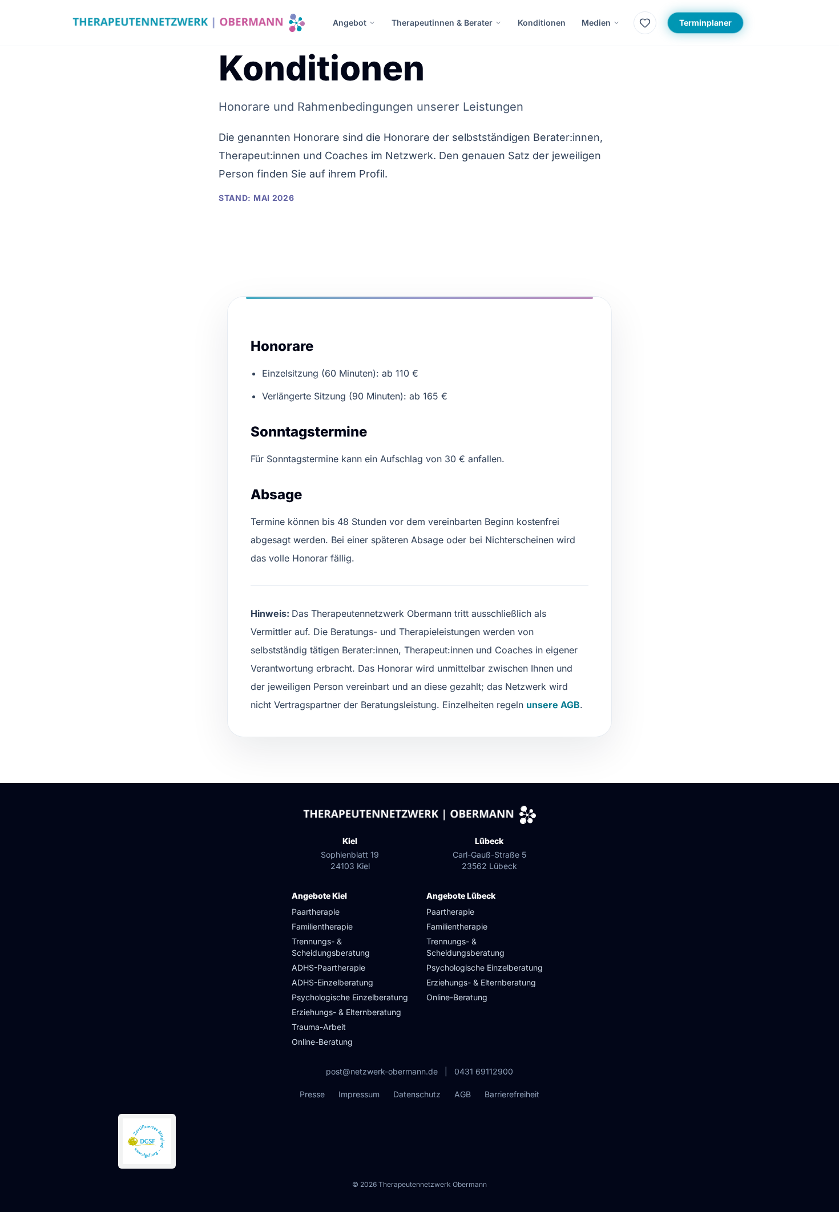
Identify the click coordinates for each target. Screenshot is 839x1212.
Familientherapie (322, 926)
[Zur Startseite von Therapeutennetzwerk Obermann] (188, 23)
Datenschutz (417, 1094)
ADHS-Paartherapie (328, 967)
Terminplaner (711, 22)
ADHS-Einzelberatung (332, 982)
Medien (596, 22)
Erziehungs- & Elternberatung (346, 1012)
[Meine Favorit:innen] (645, 22)
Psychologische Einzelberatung (350, 997)
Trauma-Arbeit (319, 1027)
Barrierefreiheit (512, 1094)
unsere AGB (553, 704)
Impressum (359, 1094)
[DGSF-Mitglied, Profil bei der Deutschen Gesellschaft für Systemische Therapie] (147, 1141)
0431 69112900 (483, 1071)
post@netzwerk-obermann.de (382, 1071)
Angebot (349, 22)
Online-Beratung (322, 1042)
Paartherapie (316, 911)
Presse (312, 1094)
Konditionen (542, 22)
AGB (462, 1094)
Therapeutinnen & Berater (442, 22)
